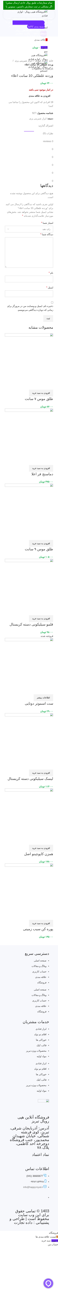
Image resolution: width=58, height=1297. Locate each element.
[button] (41, 393)
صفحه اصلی (40, 960)
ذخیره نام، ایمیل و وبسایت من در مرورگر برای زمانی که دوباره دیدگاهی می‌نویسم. (30, 308)
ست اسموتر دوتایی (39, 703)
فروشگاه (41, 982)
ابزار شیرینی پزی (23, 60)
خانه (50, 60)
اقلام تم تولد (40, 1034)
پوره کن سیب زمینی (38, 929)
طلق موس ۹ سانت (39, 549)
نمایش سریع (49, 386)
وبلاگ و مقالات (39, 966)
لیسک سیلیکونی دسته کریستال (30, 779)
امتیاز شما (47, 223)
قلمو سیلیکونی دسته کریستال (31, 624)
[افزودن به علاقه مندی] (41, 386)
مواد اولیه (41, 1056)
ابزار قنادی (40, 60)
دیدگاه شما (46, 234)
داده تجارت (23, 1222)
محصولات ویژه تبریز (36, 1050)
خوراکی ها (41, 1039)
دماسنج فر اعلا (42, 474)
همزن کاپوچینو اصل (38, 854)
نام (51, 272)
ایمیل (49, 287)
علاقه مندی (40, 977)
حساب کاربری (39, 971)
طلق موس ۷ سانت (39, 399)
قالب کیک (41, 1045)
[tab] (29, 129)
